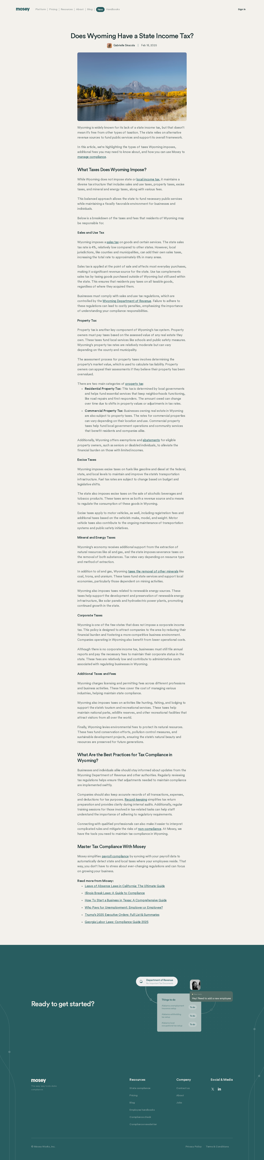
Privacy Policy (194, 1146)
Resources (67, 9)
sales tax (113, 242)
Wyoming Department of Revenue (127, 301)
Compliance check (140, 1117)
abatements (151, 440)
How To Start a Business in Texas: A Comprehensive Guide (126, 900)
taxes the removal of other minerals (153, 571)
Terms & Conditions (217, 1146)
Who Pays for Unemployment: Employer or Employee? (124, 907)
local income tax (147, 179)
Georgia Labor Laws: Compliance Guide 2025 (116, 922)
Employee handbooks (142, 1110)
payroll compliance (115, 856)
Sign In (242, 9)
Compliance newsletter (143, 1124)
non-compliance (149, 829)
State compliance (140, 1088)
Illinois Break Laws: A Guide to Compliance (115, 893)
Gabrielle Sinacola (124, 45)
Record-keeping (136, 799)
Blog (90, 9)
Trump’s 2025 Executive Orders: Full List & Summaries (122, 914)
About (80, 9)
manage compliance (91, 157)
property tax (134, 383)
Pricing (53, 9)
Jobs (179, 1102)
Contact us (183, 1088)
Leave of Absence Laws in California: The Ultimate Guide (125, 886)
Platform (40, 9)
